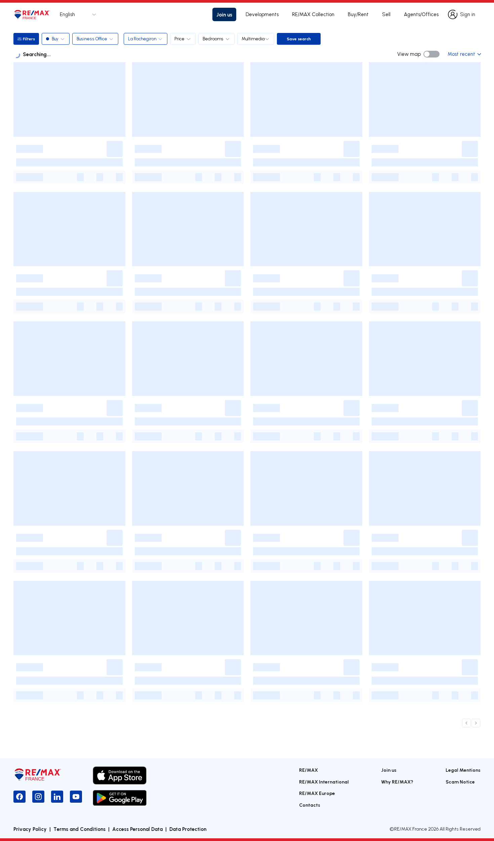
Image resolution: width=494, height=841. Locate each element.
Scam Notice (460, 781)
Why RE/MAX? (397, 781)
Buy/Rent (358, 14)
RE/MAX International (324, 781)
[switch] (431, 54)
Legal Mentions (463, 770)
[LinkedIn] (57, 797)
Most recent (461, 54)
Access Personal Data (137, 829)
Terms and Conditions (79, 829)
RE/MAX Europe (317, 793)
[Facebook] (19, 797)
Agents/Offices (421, 14)
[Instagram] (38, 797)
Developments (262, 14)
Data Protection (187, 829)
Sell (386, 14)
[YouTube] (76, 797)
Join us (224, 14)
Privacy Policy (30, 829)
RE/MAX (308, 770)
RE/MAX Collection (313, 14)
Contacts (309, 805)
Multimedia (253, 38)
